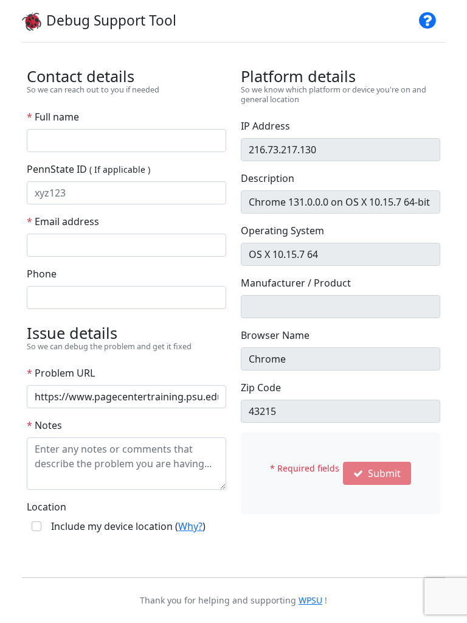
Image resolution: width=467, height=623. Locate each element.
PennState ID (88, 169)
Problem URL (61, 373)
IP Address (265, 126)
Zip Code (261, 387)
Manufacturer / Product (296, 283)
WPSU (310, 600)
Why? (190, 526)
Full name (53, 117)
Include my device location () (128, 526)
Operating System (282, 230)
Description (267, 178)
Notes (44, 425)
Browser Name (275, 335)
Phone (42, 273)
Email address (63, 221)
